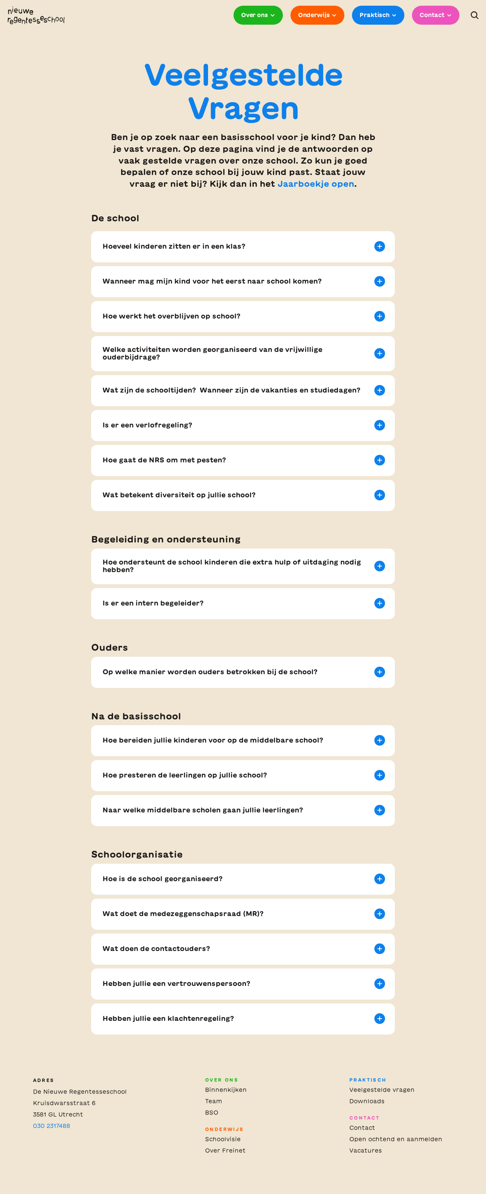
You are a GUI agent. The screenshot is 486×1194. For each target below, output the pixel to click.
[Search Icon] (474, 15)
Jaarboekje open (316, 184)
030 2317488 (51, 1126)
